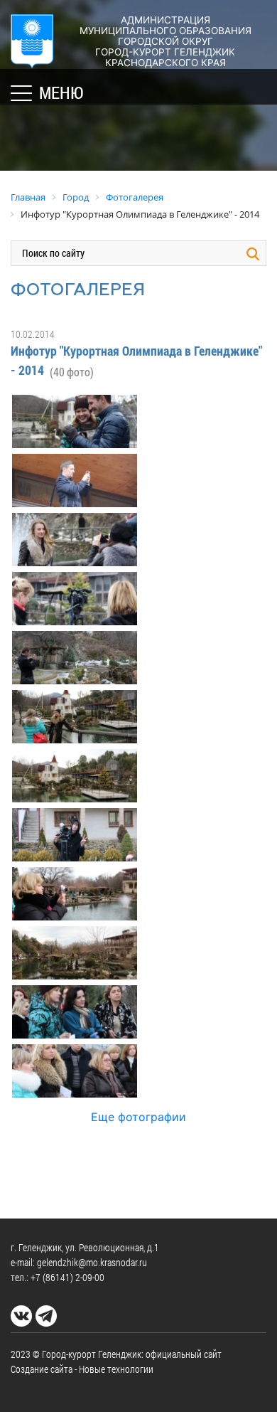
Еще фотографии (138, 1117)
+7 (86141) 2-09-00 (67, 1277)
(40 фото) (72, 371)
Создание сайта (41, 1369)
